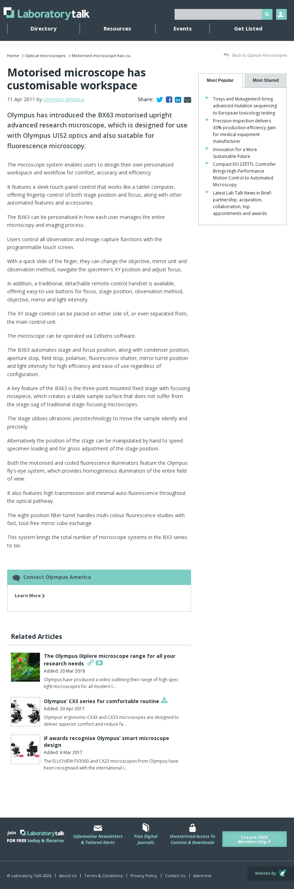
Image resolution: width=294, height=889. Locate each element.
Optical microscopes (45, 55)
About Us (67, 876)
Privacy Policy (144, 876)
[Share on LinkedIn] (176, 99)
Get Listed (248, 28)
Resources (117, 28)
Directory (43, 28)
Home (13, 55)
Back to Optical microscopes (259, 55)
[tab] (220, 80)
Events (183, 28)
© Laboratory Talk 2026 (29, 876)
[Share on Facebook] (167, 99)
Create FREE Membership (253, 839)
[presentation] (220, 80)
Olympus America (63, 99)
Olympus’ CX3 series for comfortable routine (101, 701)
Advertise (202, 876)
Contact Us (175, 876)
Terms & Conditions (103, 876)
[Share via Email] (186, 99)
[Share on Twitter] (158, 99)
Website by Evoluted (270, 873)
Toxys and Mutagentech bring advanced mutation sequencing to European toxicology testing (245, 106)
